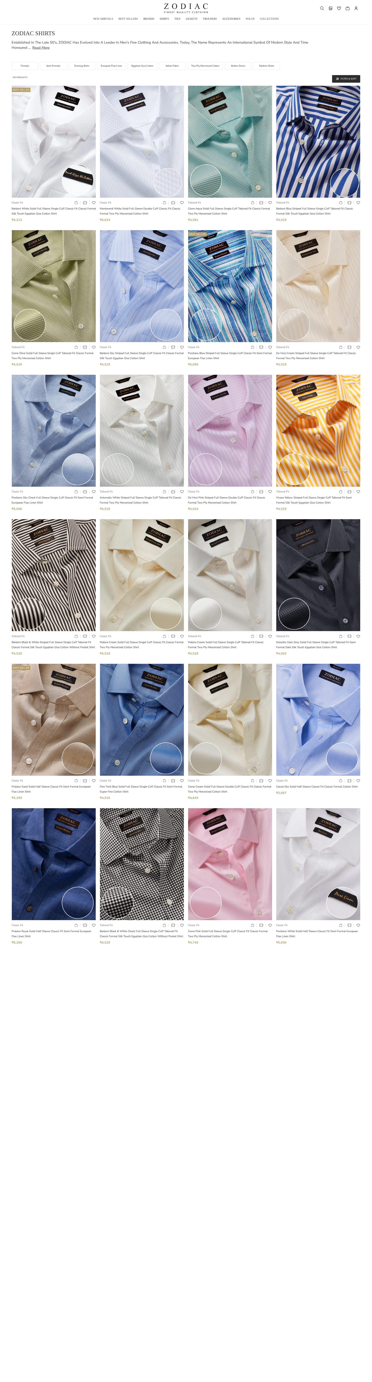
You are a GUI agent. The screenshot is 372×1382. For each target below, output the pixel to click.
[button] (322, 8)
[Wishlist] (339, 8)
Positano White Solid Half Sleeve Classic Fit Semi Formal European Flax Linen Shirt (317, 933)
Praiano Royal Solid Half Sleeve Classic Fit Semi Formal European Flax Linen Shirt (51, 933)
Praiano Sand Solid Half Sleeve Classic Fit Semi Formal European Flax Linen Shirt (51, 789)
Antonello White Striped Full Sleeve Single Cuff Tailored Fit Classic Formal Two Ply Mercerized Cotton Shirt (140, 500)
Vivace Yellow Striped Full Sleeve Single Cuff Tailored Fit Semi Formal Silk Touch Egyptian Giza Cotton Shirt (314, 500)
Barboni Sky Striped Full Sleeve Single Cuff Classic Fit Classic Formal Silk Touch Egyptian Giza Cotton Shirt (142, 355)
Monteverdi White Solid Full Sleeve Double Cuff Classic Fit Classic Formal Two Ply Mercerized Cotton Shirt (140, 211)
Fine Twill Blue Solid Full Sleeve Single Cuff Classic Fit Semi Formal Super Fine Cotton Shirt (141, 789)
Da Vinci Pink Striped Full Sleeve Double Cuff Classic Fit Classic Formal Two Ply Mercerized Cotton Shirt (226, 500)
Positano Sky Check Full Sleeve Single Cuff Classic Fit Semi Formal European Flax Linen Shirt (52, 500)
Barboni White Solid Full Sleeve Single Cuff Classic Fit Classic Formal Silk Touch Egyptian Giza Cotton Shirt (54, 211)
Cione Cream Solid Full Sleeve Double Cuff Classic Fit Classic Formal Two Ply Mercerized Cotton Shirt (229, 789)
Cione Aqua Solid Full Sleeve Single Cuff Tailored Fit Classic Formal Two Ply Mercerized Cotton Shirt (229, 211)
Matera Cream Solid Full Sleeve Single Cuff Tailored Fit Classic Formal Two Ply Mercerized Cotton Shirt (226, 644)
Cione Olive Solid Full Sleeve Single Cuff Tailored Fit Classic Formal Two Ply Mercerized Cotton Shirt (52, 355)
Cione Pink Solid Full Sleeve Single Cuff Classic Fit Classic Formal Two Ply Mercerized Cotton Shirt (228, 933)
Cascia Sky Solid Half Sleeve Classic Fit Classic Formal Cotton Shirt (317, 786)
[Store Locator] (330, 8)
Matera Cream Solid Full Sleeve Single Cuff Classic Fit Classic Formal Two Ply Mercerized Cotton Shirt (141, 644)
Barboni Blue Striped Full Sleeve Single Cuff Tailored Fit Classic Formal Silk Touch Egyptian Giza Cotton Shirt (314, 211)
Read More (41, 47)
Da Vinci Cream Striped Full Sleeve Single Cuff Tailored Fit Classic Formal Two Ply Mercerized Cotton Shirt (316, 355)
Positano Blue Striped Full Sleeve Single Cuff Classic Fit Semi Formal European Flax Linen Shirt (230, 355)
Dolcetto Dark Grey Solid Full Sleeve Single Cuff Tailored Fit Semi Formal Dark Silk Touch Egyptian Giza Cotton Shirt (316, 644)
